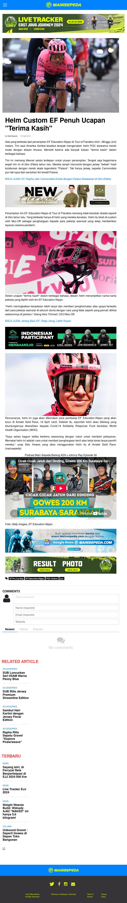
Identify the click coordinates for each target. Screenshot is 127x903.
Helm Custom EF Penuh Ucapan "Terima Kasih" (55, 124)
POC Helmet (52, 578)
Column (7, 826)
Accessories (10, 668)
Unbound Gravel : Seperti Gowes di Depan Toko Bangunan (15, 835)
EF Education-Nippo (34, 578)
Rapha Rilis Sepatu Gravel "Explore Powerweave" (13, 737)
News (6, 763)
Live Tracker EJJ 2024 (14, 790)
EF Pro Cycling (16, 578)
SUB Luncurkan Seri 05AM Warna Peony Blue (15, 675)
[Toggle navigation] (4, 5)
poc (62, 578)
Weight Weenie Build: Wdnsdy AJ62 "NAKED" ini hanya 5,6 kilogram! (15, 811)
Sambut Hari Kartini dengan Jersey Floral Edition (13, 715)
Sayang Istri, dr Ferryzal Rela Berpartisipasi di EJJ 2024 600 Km (15, 772)
